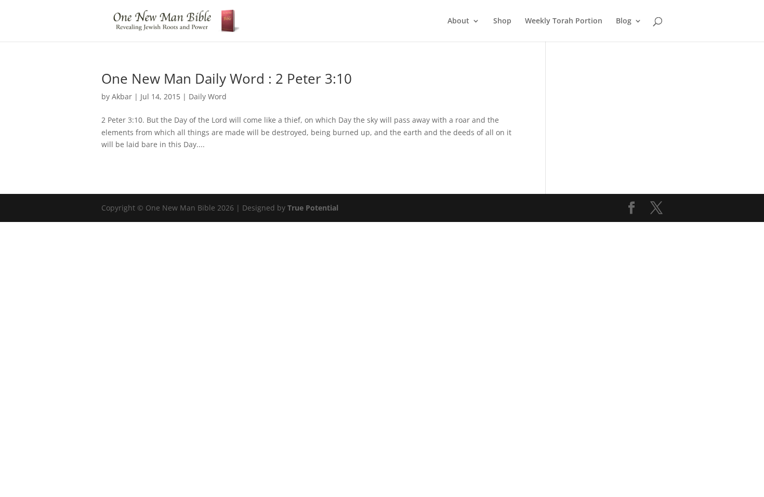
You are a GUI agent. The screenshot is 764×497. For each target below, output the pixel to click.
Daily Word (208, 96)
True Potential (312, 208)
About (458, 21)
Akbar (122, 96)
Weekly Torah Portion (563, 21)
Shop (502, 21)
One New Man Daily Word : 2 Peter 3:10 (226, 78)
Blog (623, 21)
